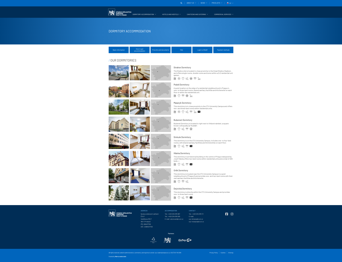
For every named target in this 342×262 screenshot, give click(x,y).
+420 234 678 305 (174, 216)
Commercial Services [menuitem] (222, 14)
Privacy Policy (213, 252)
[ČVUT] (167, 240)
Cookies (223, 252)
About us (190, 3)
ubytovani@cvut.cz (176, 219)
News (203, 3)
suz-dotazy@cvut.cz (196, 219)
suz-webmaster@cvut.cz (162, 252)
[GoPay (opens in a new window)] (185, 240)
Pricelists (216, 3)
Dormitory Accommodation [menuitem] (143, 14)
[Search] (181, 3)
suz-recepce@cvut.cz (196, 222)
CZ (230, 3)
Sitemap (230, 252)
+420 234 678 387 (174, 214)
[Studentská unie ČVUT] (153, 240)
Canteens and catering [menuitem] (196, 14)
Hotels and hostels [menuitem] (170, 14)
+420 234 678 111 (198, 214)
